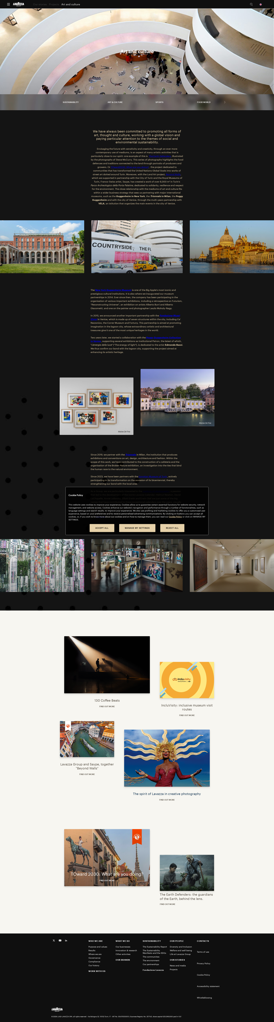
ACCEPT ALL (102, 528)
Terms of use (203, 952)
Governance (94, 958)
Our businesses (123, 946)
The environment (151, 960)
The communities (151, 956)
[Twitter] (54, 940)
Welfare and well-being (181, 950)
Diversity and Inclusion (181, 946)
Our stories (40, 4)
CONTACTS (203, 941)
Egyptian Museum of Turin (153, 476)
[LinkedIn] (66, 940)
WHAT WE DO (123, 941)
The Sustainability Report (155, 946)
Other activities (123, 954)
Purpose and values (97, 946)
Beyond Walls (173, 174)
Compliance (94, 961)
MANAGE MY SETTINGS (137, 528)
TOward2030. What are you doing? (130, 167)
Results (91, 950)
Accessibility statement (208, 986)
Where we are (94, 954)
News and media (178, 965)
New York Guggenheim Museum (113, 290)
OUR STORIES (177, 960)
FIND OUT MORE (107, 706)
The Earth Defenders (160, 156)
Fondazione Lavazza (153, 970)
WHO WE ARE (95, 941)
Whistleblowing (204, 997)
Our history (93, 965)
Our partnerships (151, 964)
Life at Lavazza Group (180, 954)
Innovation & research (126, 950)
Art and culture (70, 4)
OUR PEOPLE (177, 941)
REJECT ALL (172, 528)
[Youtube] (60, 940)
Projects (54, 4)
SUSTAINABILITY (152, 941)
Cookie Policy (203, 975)
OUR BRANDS (123, 960)
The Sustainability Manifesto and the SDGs (155, 951)
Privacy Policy (203, 963)
